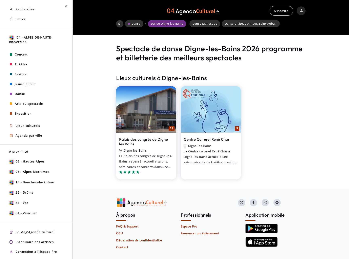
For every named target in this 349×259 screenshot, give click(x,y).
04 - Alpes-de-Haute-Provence (30, 39)
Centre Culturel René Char (207, 139)
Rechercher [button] (21, 9)
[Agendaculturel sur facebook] (253, 202)
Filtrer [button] (17, 19)
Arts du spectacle (29, 104)
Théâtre (21, 64)
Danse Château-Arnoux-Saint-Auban (251, 23)
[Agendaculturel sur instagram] (265, 202)
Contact (122, 247)
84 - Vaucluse (27, 213)
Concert (21, 54)
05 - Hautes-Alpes (30, 161)
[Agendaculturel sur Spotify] (277, 202)
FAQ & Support (127, 226)
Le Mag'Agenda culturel (32, 232)
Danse (20, 94)
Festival (21, 74)
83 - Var (22, 203)
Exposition (23, 113)
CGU (119, 233)
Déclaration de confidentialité (139, 240)
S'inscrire (281, 11)
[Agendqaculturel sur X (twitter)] (241, 202)
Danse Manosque (204, 23)
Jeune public (25, 84)
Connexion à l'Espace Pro (33, 252)
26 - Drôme (25, 192)
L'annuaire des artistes (31, 242)
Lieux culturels (24, 126)
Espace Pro (189, 226)
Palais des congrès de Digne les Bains (143, 141)
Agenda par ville (25, 135)
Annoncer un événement (200, 233)
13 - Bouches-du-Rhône (35, 182)
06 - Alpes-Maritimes (32, 172)
